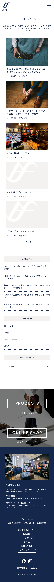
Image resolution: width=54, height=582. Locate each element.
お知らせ (22, 157)
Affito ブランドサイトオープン (22, 231)
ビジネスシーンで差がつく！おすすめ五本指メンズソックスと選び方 (25, 112)
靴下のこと (23, 76)
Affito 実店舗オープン (18, 153)
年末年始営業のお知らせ (19, 192)
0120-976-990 (36, 505)
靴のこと (7, 346)
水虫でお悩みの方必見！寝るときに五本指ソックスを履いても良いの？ (26, 70)
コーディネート (10, 339)
